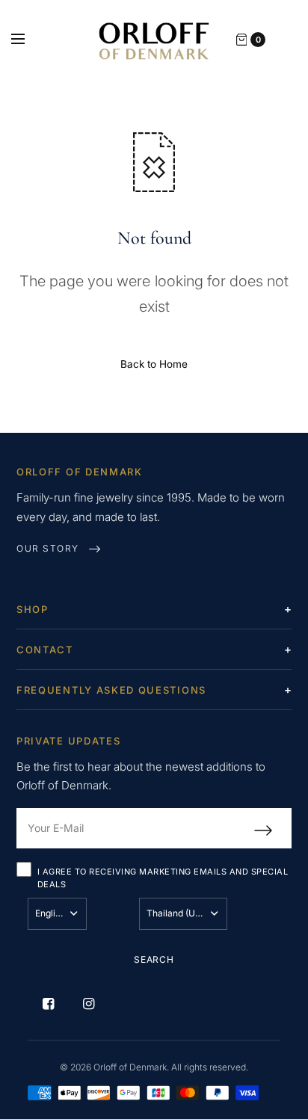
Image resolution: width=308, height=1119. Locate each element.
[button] (58, 548)
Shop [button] (32, 609)
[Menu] (27, 39)
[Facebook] (47, 1003)
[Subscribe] (273, 830)
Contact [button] (44, 650)
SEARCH (153, 959)
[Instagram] (88, 1003)
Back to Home (154, 364)
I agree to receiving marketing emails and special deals (162, 878)
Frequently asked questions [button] (111, 690)
